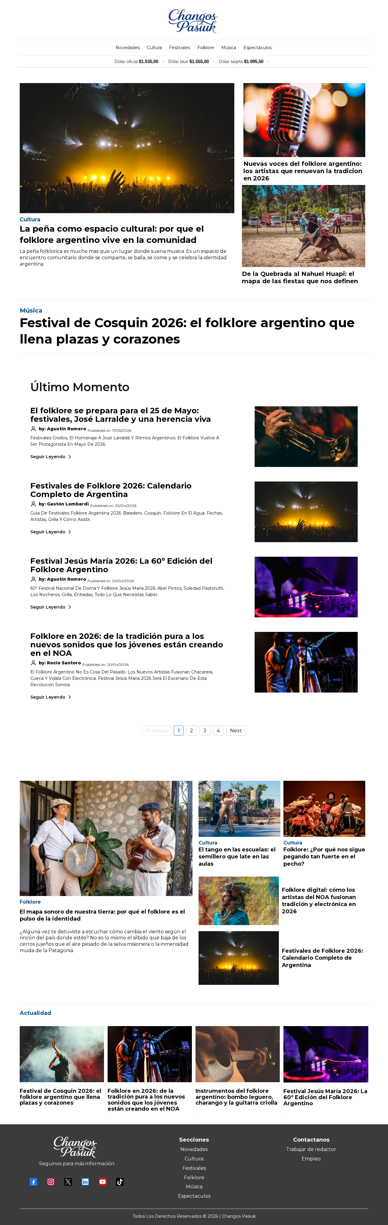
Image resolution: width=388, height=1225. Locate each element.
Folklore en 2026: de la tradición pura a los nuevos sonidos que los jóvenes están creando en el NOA (126, 644)
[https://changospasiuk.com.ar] (193, 21)
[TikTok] (120, 1181)
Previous (156, 730)
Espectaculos (194, 1196)
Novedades (194, 1149)
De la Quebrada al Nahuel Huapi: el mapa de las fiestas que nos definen (300, 277)
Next (236, 730)
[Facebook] (33, 1181)
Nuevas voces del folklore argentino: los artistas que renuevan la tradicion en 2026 (302, 171)
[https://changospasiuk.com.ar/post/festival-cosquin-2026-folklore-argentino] (62, 1054)
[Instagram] (50, 1181)
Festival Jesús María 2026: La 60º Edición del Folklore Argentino (121, 565)
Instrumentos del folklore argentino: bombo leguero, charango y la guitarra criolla (236, 1097)
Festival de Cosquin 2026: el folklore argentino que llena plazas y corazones (60, 1097)
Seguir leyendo (47, 456)
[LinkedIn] (85, 1181)
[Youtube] (102, 1181)
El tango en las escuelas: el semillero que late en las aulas (237, 856)
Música (194, 1187)
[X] (68, 1181)
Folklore (194, 1177)
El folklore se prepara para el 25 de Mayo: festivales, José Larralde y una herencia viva (120, 415)
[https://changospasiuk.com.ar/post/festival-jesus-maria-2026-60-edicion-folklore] (325, 1054)
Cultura (194, 1159)
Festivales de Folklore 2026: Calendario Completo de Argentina (111, 490)
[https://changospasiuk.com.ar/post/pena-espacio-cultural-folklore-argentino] (127, 148)
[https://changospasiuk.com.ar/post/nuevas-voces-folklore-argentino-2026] (304, 120)
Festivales (194, 1168)
